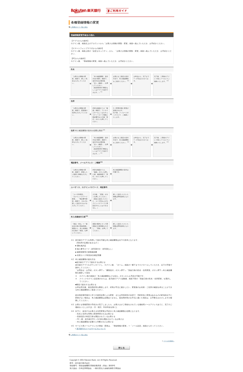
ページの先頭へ (168, 341)
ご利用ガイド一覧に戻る (79, 27)
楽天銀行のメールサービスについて (91, 329)
